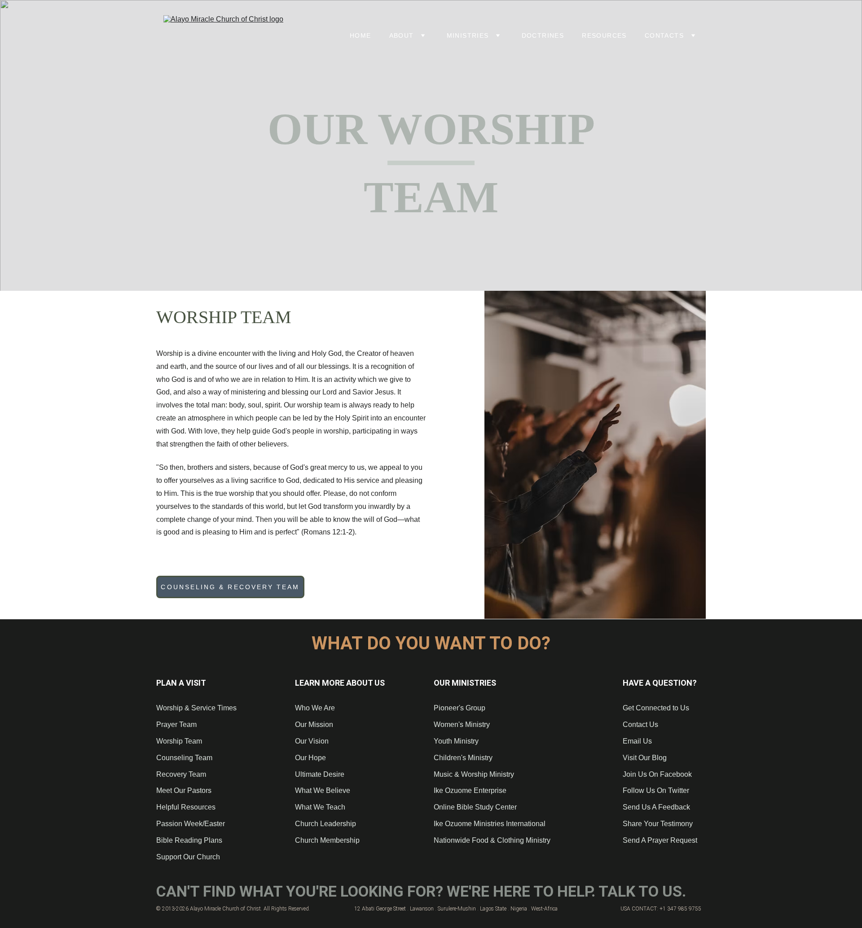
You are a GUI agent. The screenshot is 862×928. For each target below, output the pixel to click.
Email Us (637, 741)
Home (360, 35)
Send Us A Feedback (656, 807)
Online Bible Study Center (475, 807)
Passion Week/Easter (190, 823)
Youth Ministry (456, 741)
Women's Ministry (462, 724)
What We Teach (320, 807)
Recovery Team (181, 774)
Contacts (664, 35)
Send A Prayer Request (660, 840)
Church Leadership (325, 823)
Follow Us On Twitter (656, 790)
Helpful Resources (186, 807)
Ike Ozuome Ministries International (489, 823)
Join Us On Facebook (657, 774)
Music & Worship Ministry (474, 774)
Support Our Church (188, 857)
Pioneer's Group (459, 708)
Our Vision (312, 741)
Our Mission (314, 724)
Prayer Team (176, 724)
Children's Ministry (463, 758)
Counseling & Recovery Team (230, 587)
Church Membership (327, 840)
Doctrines (543, 35)
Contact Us (640, 724)
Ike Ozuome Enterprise (470, 790)
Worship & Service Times (196, 708)
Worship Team (179, 741)
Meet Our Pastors (183, 790)
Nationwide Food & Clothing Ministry (492, 840)
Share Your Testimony (658, 823)
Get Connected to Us (656, 708)
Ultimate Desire (319, 774)
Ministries (468, 35)
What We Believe (322, 790)
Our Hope (310, 758)
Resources (604, 35)
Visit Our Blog (645, 758)
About (401, 35)
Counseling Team (185, 758)
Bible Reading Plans (189, 840)
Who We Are (315, 708)
